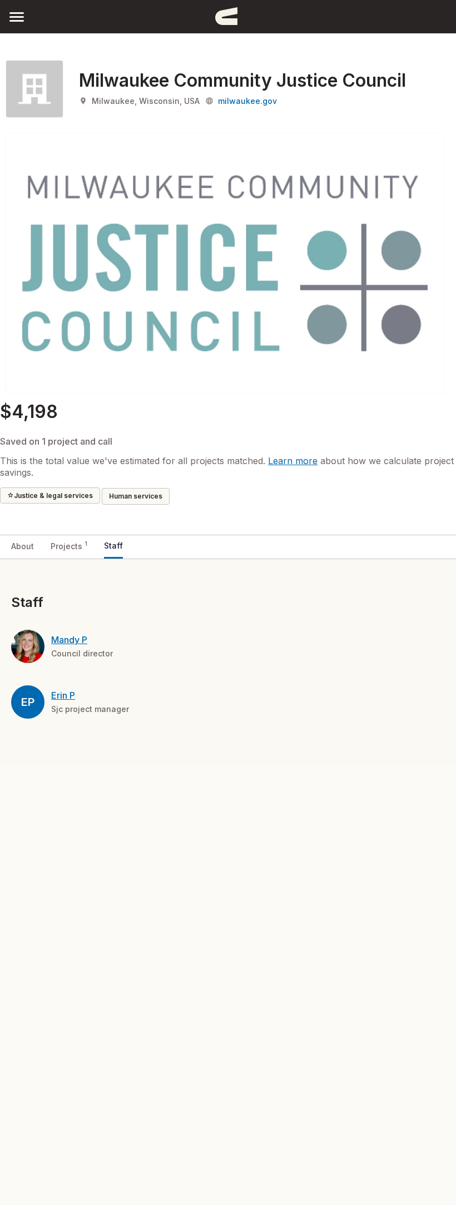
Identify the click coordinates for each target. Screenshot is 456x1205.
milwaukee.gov (247, 101)
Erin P (63, 695)
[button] (16, 16)
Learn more (293, 460)
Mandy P (69, 639)
